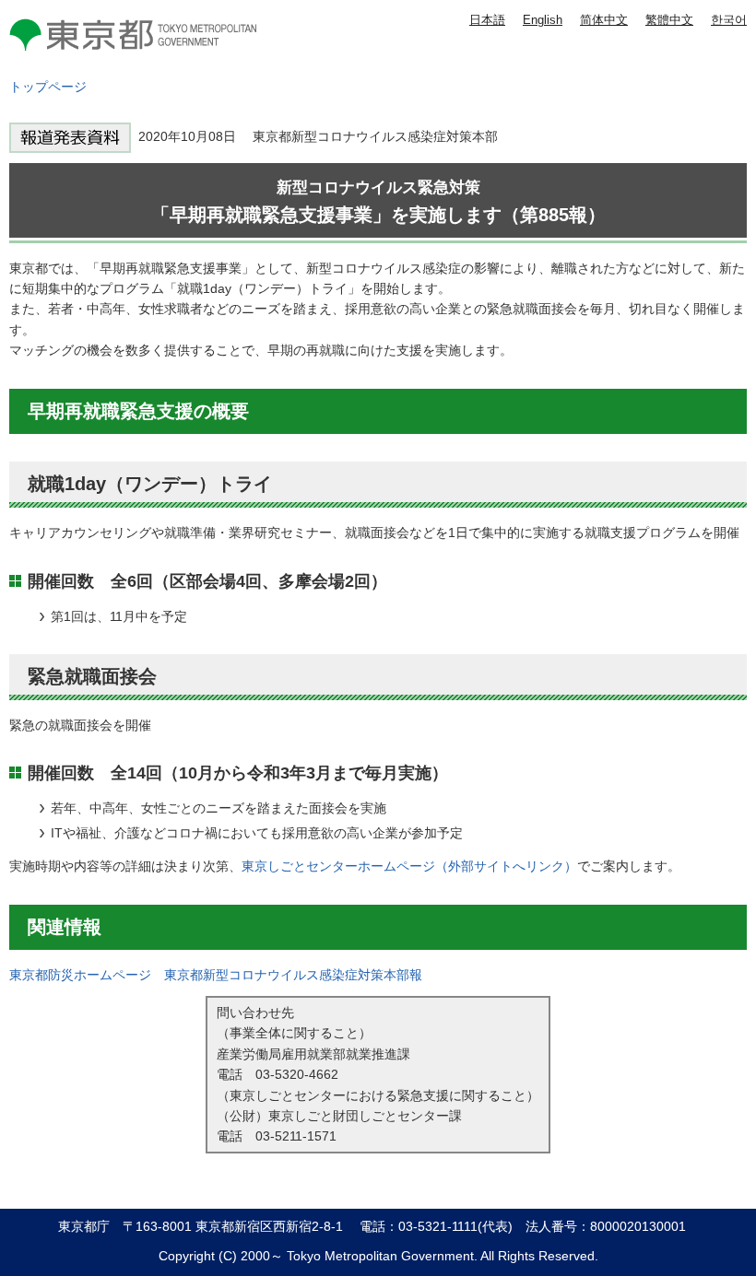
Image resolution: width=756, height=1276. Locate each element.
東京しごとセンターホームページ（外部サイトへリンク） (409, 866)
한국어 (729, 20)
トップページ (48, 86)
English (542, 20)
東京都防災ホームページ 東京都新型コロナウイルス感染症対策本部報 (215, 974)
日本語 (487, 20)
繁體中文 (669, 20)
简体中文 (604, 20)
